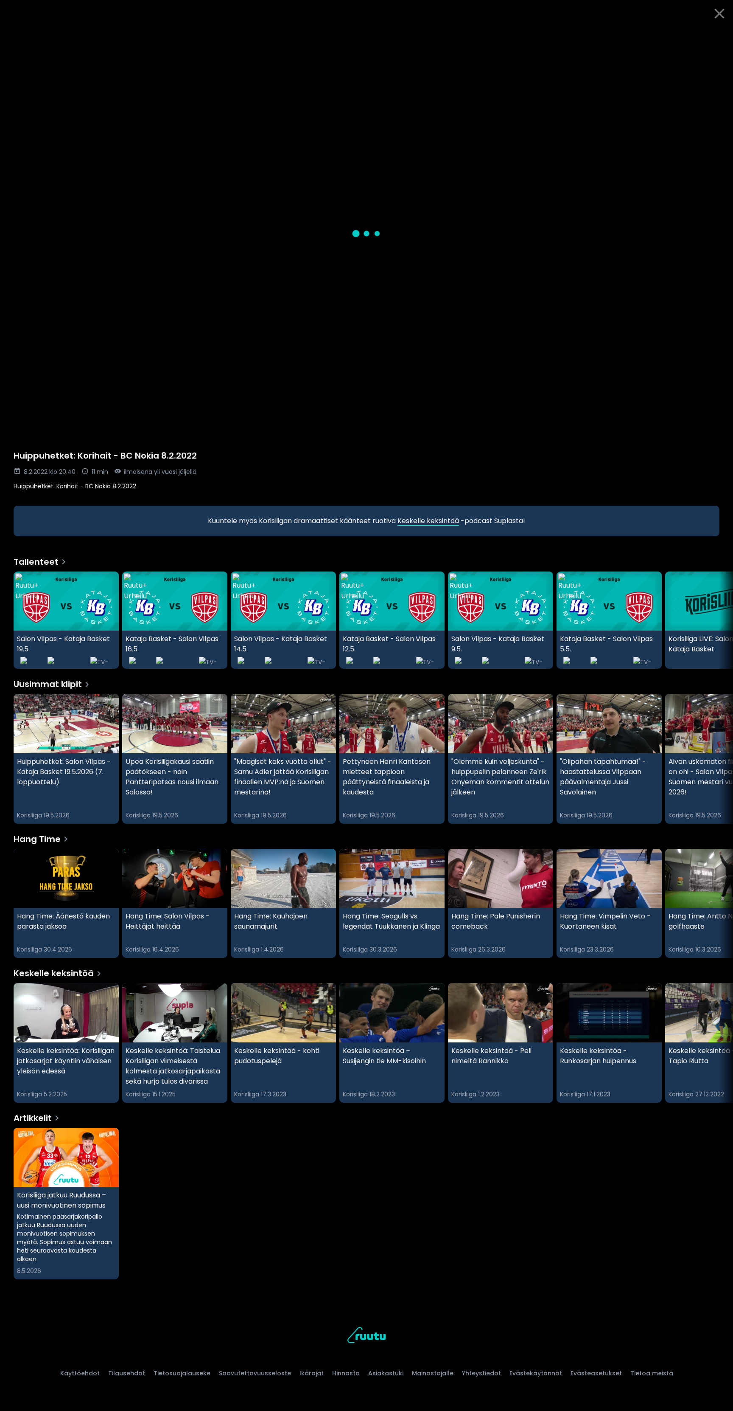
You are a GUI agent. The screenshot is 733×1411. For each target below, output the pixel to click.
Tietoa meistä (651, 1373)
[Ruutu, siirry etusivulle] (366, 1336)
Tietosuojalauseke (182, 1373)
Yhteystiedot (481, 1373)
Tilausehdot (126, 1373)
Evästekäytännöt (535, 1373)
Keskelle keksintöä (428, 521)
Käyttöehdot (80, 1373)
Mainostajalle (432, 1373)
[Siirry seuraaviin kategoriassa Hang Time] (719, 903)
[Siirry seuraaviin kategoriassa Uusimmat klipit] (719, 759)
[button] (366, 233)
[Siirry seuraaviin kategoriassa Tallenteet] (719, 620)
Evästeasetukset (596, 1373)
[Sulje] (719, 13)
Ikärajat (311, 1373)
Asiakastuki (385, 1373)
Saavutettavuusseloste (255, 1373)
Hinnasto (346, 1373)
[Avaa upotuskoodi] (717, 36)
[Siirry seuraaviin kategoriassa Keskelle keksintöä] (719, 1043)
